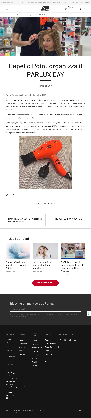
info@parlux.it (15, 373)
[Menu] (7, 8)
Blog (14, 15)
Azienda (22, 340)
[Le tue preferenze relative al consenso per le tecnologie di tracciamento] (89, 313)
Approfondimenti (52, 347)
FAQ (47, 361)
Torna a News (47, 203)
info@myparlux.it (19, 387)
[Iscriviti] (79, 309)
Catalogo (49, 351)
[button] (80, 8)
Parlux (13, 410)
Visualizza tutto (45, 283)
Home (8, 15)
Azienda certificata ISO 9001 (10, 395)
